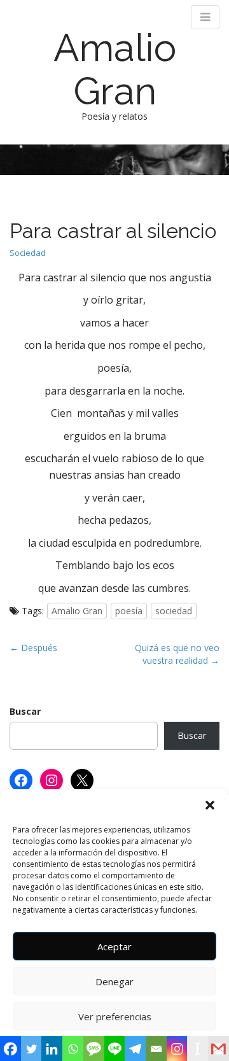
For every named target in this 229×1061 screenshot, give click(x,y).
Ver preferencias (114, 1016)
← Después (33, 648)
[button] (210, 805)
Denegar (114, 981)
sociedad (173, 611)
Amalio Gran (114, 69)
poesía (128, 611)
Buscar (25, 711)
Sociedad (28, 252)
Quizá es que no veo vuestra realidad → (177, 654)
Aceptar (114, 946)
